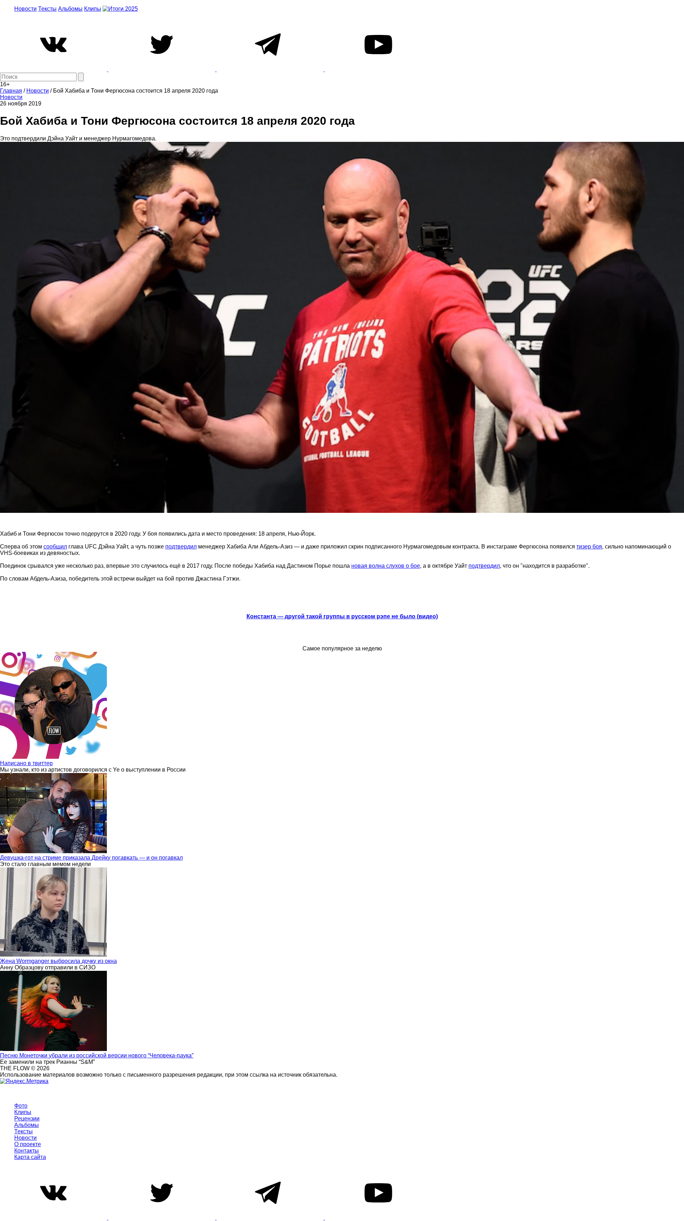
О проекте (27, 1144)
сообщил (55, 546)
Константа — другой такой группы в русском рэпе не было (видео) (342, 616)
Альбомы (70, 9)
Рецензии (27, 1119)
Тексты (47, 9)
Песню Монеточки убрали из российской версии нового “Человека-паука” (96, 1055)
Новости (25, 9)
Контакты (26, 1151)
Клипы (92, 9)
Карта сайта (30, 1157)
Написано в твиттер (26, 763)
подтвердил (181, 546)
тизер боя (589, 546)
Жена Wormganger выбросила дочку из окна (58, 961)
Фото (20, 1106)
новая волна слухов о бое (385, 566)
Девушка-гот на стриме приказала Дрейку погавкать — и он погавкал (91, 858)
